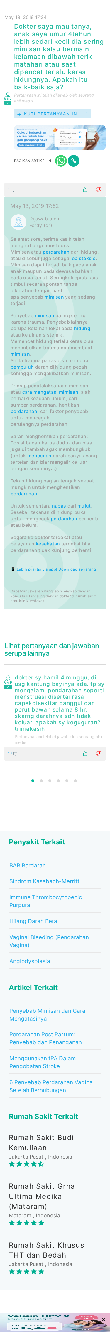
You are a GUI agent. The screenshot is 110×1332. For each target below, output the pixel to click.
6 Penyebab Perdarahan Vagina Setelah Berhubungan (51, 1086)
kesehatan (48, 544)
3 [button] (49, 780)
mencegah (39, 455)
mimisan (54, 297)
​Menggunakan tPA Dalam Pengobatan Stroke (42, 1062)
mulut (84, 506)
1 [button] (32, 780)
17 (10, 753)
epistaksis (84, 258)
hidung (82, 328)
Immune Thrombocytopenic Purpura (45, 901)
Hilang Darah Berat (34, 921)
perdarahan (56, 252)
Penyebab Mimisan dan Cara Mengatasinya (47, 1014)
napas (59, 506)
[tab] (55, 396)
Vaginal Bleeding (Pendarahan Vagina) (49, 941)
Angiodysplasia (29, 961)
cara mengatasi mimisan (50, 392)
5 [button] (66, 780)
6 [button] (75, 780)
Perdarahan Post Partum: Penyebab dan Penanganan (45, 1038)
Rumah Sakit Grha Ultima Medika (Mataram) (42, 1196)
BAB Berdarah (27, 865)
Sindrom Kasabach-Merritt (44, 881)
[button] (55, 190)
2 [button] (41, 780)
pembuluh (22, 367)
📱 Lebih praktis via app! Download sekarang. (54, 569)
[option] (55, 716)
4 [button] (58, 780)
